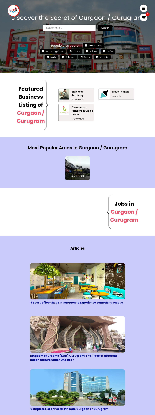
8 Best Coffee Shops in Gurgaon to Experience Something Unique (76, 302)
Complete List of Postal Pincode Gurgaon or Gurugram (69, 409)
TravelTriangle (120, 91)
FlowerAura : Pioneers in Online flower (82, 111)
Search (105, 27)
